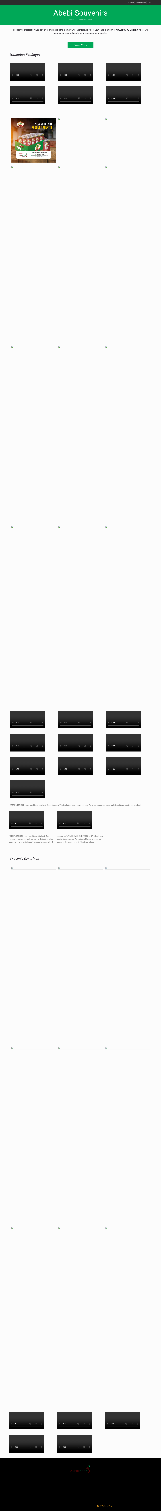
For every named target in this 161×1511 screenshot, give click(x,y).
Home (71, 20)
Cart (149, 3)
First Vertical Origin (105, 1506)
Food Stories (141, 3)
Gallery (131, 3)
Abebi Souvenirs (85, 20)
